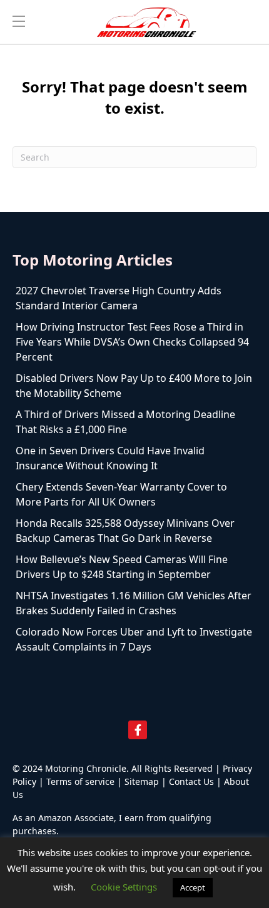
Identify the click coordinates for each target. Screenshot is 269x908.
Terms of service (80, 781)
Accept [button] (192, 887)
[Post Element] (134, 298)
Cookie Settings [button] (124, 887)
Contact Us (191, 781)
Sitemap (141, 781)
